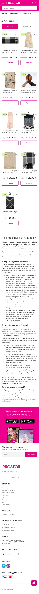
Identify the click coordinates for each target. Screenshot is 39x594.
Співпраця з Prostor (8, 514)
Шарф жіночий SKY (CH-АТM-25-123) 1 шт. (9, 91)
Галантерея (14, 14)
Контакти (5, 495)
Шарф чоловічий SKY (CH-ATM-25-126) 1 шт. (28, 171)
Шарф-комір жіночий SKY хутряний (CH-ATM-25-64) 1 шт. (28, 51)
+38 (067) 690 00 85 (10, 527)
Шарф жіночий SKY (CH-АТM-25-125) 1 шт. (9, 171)
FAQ (3, 502)
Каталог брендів (7, 504)
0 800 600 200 (9, 524)
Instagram (9, 554)
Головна (4, 14)
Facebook (4, 554)
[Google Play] (27, 421)
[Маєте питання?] (34, 584)
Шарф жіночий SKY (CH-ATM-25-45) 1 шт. (9, 51)
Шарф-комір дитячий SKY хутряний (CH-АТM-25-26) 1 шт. (10, 131)
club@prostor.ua (9, 530)
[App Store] (12, 421)
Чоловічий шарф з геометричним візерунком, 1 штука (10, 212)
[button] (16, 34)
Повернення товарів (8, 490)
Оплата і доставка (7, 488)
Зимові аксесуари (26, 14)
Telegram (14, 554)
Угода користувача (8, 492)
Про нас (4, 500)
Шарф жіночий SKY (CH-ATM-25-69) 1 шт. (28, 131)
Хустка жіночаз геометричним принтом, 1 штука (28, 91)
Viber (19, 554)
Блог (3, 497)
